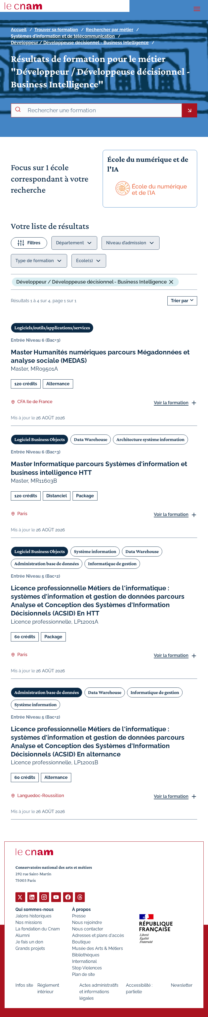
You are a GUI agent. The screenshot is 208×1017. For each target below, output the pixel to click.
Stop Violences (87, 967)
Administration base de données (46, 563)
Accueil (19, 29)
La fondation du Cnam (37, 929)
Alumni (22, 935)
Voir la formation (171, 402)
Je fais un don (29, 941)
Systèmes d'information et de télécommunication (63, 36)
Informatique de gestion (112, 563)
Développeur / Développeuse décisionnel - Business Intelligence (80, 42)
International (84, 961)
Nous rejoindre (87, 922)
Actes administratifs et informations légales (98, 992)
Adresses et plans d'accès (98, 935)
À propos (81, 909)
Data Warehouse (90, 439)
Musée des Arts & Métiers (97, 948)
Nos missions (28, 922)
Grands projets (30, 948)
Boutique (81, 941)
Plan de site (83, 974)
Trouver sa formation (56, 29)
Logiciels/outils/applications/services (52, 327)
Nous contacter (87, 929)
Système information (95, 551)
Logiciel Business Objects (39, 439)
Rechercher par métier (109, 29)
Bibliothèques (85, 954)
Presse (79, 916)
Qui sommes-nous (34, 909)
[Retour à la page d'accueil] (23, 6)
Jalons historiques (33, 916)
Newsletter (182, 985)
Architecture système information (150, 439)
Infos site (24, 985)
